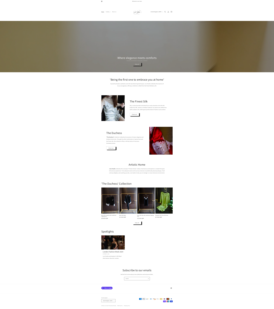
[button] (108, 11)
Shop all (137, 64)
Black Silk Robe (122, 215)
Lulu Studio (106, 305)
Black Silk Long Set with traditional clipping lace (108, 216)
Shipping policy (127, 305)
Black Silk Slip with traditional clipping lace (145, 216)
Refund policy (120, 305)
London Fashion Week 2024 (113, 252)
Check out (134, 114)
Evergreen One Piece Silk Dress (161, 215)
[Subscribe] (148, 278)
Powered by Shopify (112, 305)
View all (137, 222)
